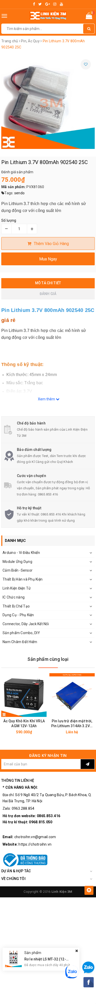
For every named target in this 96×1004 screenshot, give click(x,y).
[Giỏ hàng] (89, 17)
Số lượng (8, 220)
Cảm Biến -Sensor (18, 570)
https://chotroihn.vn (34, 844)
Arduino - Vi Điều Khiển (21, 553)
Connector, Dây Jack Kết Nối (26, 624)
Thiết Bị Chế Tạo (16, 606)
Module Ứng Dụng (17, 562)
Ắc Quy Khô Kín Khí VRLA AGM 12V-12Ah (24, 723)
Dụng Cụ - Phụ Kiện (18, 615)
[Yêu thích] (86, 64)
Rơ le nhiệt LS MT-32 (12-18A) (49, 959)
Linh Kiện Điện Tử (17, 588)
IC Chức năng (14, 597)
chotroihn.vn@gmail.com (35, 837)
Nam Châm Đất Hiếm (20, 642)
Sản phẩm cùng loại (47, 659)
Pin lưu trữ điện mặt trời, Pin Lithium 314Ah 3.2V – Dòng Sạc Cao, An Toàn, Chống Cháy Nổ (72, 723)
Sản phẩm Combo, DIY (21, 633)
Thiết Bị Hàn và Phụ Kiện (22, 579)
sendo (19, 193)
